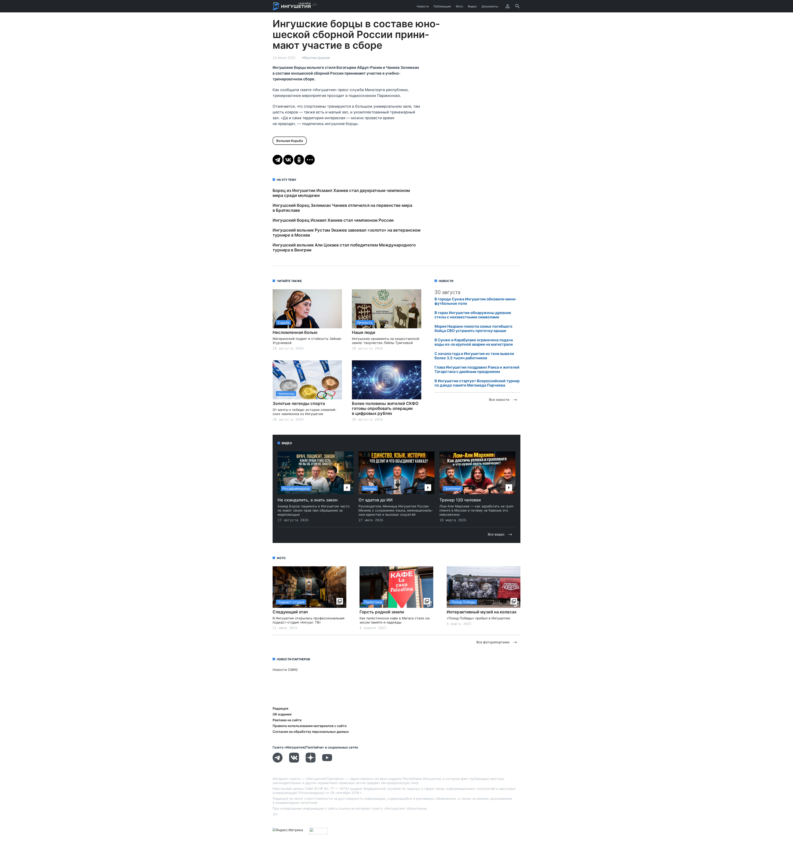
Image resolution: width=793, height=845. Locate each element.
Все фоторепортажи (492, 642)
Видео (472, 6)
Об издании (282, 714)
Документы (490, 6)
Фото (459, 6)
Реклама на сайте (287, 720)
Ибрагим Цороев (316, 58)
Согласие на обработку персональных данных (311, 732)
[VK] (294, 761)
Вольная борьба (289, 141)
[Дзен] (311, 761)
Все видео (496, 534)
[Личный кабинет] (507, 6)
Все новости (499, 400)
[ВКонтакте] (288, 160)
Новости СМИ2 (285, 670)
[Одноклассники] (299, 160)
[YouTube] (327, 761)
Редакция (280, 708)
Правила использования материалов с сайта (310, 726)
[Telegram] (278, 160)
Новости (423, 6)
